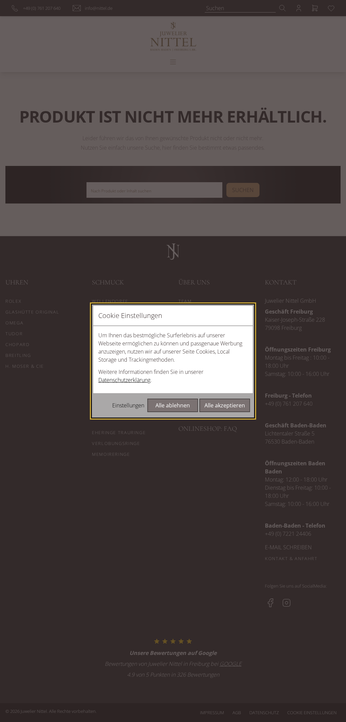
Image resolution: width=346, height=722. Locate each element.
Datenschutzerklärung (124, 380)
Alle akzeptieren (224, 405)
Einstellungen (128, 405)
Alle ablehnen (172, 405)
